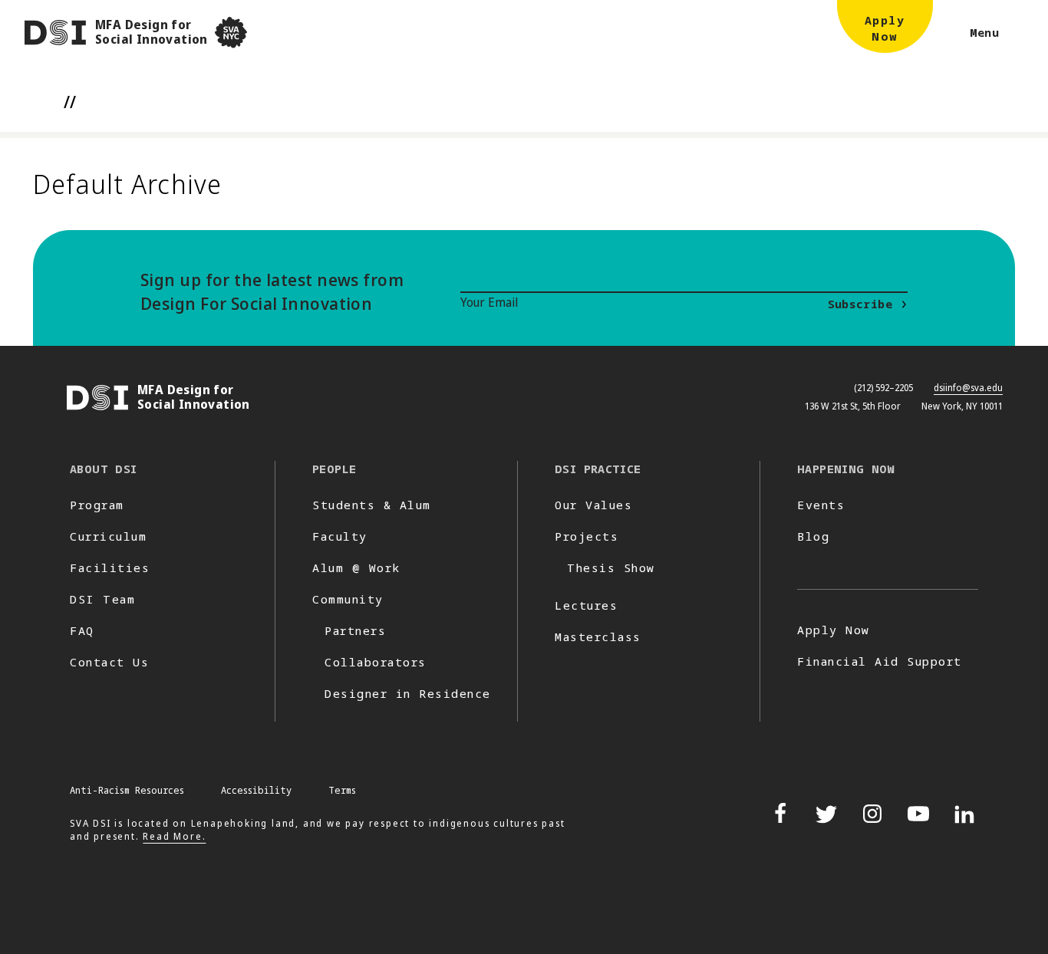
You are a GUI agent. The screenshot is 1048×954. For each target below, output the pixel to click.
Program (97, 504)
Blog (813, 536)
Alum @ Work (356, 567)
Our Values (593, 504)
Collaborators (376, 661)
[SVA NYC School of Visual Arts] (231, 32)
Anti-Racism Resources (127, 790)
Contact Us (109, 661)
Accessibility (256, 790)
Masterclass (598, 636)
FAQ (82, 630)
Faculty (339, 536)
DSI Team (102, 599)
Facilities (110, 567)
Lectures (586, 605)
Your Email (489, 302)
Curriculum (108, 536)
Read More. (174, 836)
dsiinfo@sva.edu (968, 387)
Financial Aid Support (879, 661)
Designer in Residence (408, 693)
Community (348, 599)
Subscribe (860, 303)
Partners (355, 630)
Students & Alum (371, 504)
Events (821, 504)
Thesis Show (611, 567)
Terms (342, 790)
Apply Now (833, 629)
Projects (586, 536)
